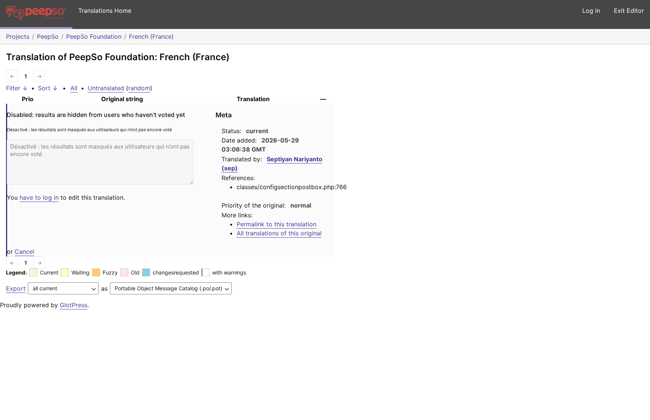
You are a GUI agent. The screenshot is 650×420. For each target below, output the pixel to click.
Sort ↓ (48, 88)
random (139, 88)
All (73, 88)
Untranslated (106, 88)
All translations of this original (279, 233)
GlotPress (73, 305)
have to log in (39, 197)
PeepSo (48, 36)
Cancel (24, 251)
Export (16, 288)
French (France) (151, 36)
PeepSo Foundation (93, 36)
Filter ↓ (17, 88)
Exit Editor (629, 10)
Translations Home (104, 10)
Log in (591, 10)
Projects (17, 36)
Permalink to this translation (276, 224)
